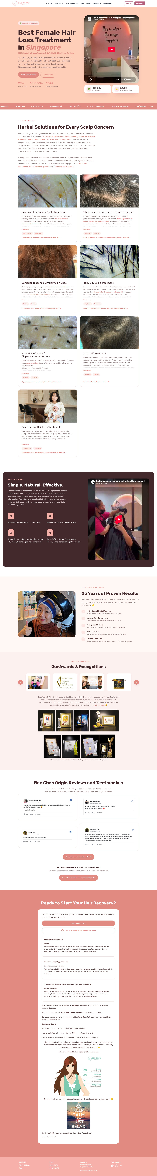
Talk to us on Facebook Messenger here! (80, 930)
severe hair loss (32, 363)
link (52, 1133)
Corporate (107, 3)
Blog (88, 3)
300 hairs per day (61, 219)
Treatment (46, 3)
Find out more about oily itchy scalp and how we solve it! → (105, 308)
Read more (25, 229)
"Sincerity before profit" (64, 166)
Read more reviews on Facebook (78, 857)
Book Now (139, 3)
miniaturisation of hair (30, 224)
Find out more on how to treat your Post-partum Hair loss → (44, 453)
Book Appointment (28, 75)
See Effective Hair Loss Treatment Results (78, 878)
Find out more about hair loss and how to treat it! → (41, 238)
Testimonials (71, 3)
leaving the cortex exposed (40, 294)
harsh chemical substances (59, 287)
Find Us (128, 3)
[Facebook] (112, 1166)
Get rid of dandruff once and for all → (97, 382)
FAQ (82, 3)
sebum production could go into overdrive (109, 292)
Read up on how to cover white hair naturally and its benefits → (107, 238)
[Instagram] (116, 1166)
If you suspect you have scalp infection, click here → (41, 382)
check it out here (98, 705)
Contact (58, 3)
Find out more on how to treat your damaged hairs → (41, 308)
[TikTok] (121, 1166)
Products (97, 3)
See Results (48, 75)
